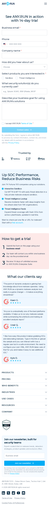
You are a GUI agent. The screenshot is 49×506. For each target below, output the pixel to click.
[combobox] (24, 66)
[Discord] (23, 493)
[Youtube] (18, 493)
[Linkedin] (3, 493)
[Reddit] (13, 493)
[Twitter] (8, 493)
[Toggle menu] (45, 4)
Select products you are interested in (23, 73)
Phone (5, 39)
